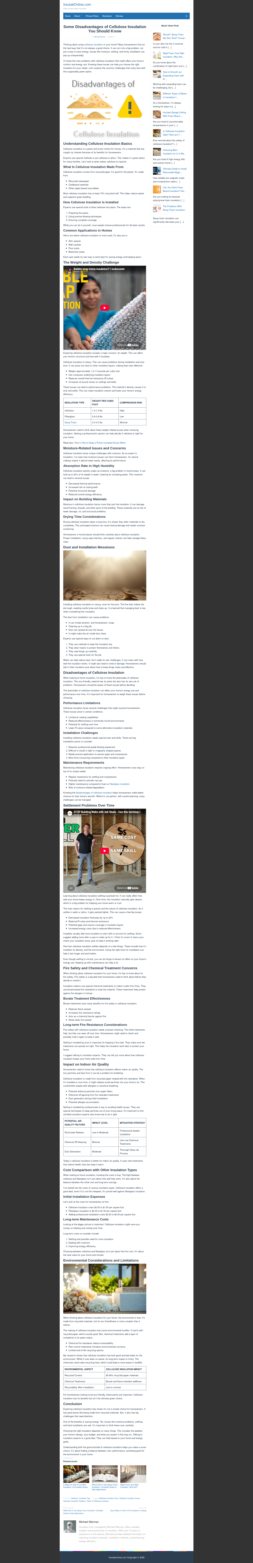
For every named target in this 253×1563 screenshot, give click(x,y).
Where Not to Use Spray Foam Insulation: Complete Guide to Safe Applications (105, 1487)
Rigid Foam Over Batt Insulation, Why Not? (129, 1485)
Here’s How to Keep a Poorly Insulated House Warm (100, 442)
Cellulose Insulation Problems (74, 1501)
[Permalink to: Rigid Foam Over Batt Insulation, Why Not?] (133, 1474)
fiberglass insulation (120, 783)
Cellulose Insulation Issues (129, 1498)
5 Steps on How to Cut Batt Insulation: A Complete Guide (75, 1485)
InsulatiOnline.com (77, 4)
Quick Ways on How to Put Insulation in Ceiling (128, 1509)
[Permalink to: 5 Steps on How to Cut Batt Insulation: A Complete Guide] (76, 1474)
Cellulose (74, 1498)
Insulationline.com (117, 1557)
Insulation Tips (84, 1498)
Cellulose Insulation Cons (108, 1498)
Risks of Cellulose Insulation (98, 1501)
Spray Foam (71, 422)
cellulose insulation (93, 44)
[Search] (186, 16)
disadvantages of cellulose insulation (94, 792)
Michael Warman (89, 1522)
